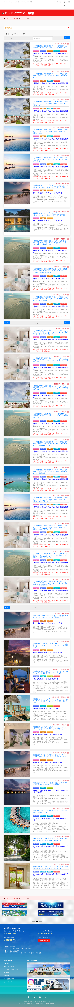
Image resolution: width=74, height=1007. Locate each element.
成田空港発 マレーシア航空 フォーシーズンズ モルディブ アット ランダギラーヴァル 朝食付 (50, 672)
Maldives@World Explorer (15, 6)
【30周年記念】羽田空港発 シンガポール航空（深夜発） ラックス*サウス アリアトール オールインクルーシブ (50, 75)
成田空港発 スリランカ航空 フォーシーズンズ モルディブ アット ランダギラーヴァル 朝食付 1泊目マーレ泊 (51, 701)
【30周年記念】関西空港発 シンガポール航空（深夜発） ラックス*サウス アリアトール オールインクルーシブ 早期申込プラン (50, 443)
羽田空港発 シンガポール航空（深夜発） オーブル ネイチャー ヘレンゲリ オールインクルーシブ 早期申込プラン (50, 645)
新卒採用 (6, 976)
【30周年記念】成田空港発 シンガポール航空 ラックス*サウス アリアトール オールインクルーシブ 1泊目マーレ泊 (50, 131)
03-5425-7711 (11, 933)
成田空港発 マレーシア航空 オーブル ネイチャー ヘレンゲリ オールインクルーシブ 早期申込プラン (50, 616)
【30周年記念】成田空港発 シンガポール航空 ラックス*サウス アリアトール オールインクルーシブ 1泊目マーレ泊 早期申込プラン (50, 555)
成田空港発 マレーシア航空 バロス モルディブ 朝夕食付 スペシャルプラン (50, 811)
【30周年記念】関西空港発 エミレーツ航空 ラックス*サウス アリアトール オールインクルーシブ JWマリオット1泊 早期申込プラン (50, 298)
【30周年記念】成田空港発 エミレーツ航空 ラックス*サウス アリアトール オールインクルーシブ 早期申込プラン (50, 387)
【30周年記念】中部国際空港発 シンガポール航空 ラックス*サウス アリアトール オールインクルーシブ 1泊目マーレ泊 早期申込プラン (50, 270)
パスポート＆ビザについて (12, 969)
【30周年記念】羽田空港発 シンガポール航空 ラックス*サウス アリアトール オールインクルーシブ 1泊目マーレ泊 (50, 103)
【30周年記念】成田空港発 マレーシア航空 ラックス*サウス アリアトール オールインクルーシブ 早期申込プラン (50, 415)
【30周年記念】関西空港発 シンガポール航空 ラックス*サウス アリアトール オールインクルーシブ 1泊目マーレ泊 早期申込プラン (50, 499)
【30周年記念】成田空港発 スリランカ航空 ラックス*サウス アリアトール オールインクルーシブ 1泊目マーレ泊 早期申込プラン (50, 583)
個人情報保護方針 (9, 979)
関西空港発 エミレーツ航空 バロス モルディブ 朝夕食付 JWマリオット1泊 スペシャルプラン (50, 867)
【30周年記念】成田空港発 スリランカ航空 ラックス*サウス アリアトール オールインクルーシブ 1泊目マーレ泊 (50, 159)
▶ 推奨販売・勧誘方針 (45, 909)
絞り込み (10, 28)
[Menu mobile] (68, 6)
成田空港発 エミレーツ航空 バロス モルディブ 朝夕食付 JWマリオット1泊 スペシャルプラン (50, 839)
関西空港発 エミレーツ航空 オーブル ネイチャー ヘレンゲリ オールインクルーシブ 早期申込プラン (50, 214)
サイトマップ (8, 982)
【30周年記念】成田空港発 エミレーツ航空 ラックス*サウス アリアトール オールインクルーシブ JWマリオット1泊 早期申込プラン (50, 332)
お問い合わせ (59, 2)
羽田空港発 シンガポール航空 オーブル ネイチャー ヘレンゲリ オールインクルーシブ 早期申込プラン (50, 728)
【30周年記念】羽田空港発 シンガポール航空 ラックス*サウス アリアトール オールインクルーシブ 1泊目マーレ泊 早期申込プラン (50, 527)
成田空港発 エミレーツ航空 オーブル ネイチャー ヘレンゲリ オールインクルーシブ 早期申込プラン (50, 186)
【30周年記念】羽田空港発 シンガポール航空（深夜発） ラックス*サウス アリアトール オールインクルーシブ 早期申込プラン (50, 471)
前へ (8, 323)
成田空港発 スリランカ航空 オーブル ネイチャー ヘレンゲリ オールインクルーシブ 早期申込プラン (50, 756)
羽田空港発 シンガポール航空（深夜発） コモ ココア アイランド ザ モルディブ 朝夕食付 (50, 783)
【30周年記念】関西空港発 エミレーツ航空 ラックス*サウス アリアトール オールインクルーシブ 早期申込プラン (50, 360)
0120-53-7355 (11, 940)
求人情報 (6, 973)
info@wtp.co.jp (47, 933)
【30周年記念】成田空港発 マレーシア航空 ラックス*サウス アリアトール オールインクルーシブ (50, 47)
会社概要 (68, 2)
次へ (66, 38)
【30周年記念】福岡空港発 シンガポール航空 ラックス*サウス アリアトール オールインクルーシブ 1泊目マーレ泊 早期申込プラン (50, 242)
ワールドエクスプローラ (11, 18)
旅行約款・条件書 (9, 966)
